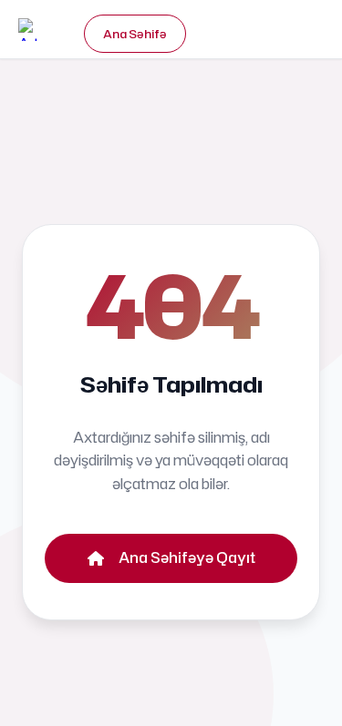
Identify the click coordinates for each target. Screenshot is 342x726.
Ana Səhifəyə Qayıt (187, 557)
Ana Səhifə (135, 34)
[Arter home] (37, 29)
